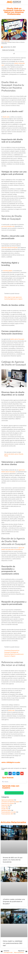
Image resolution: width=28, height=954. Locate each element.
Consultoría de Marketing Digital (10, 801)
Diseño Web (7, 40)
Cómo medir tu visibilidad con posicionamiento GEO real (12, 943)
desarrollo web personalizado (9, 247)
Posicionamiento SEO (7, 814)
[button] (6, 773)
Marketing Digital (6, 810)
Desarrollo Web (5, 805)
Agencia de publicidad (7, 800)
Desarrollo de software (7, 803)
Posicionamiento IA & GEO (8, 812)
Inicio (2, 40)
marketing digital (7, 270)
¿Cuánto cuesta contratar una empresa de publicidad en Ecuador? (14, 901)
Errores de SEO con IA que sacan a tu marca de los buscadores (12, 860)
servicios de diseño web (7, 226)
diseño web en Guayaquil (17, 339)
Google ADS (4, 808)
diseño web (6, 117)
